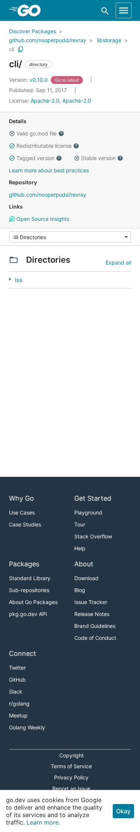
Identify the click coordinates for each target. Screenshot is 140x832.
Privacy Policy (71, 777)
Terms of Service (71, 766)
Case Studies (25, 524)
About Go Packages (33, 602)
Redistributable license (44, 146)
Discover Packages (32, 31)
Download (86, 578)
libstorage (109, 40)
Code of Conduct (95, 638)
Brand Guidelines (94, 626)
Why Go (21, 498)
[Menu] (70, 237)
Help (79, 548)
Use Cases (22, 512)
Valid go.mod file (36, 133)
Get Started (92, 498)
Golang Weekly (27, 727)
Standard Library (29, 578)
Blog (79, 590)
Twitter (17, 667)
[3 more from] (10, 279)
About (83, 564)
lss (18, 280)
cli (11, 49)
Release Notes (91, 614)
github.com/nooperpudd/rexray (47, 40)
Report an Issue (71, 788)
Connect (22, 653)
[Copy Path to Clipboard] (20, 49)
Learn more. (43, 822)
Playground (88, 512)
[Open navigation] (123, 10)
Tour (79, 524)
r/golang (19, 703)
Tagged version (35, 158)
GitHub (17, 679)
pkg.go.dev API (28, 614)
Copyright (71, 755)
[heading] (31, 10)
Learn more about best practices (49, 170)
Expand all (118, 262)
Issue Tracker (90, 602)
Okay (123, 811)
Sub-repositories (29, 590)
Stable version (98, 158)
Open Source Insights (42, 219)
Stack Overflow (93, 536)
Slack (15, 691)
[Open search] (105, 10)
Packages (24, 564)
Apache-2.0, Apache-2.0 (61, 100)
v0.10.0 (29, 79)
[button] (12, 134)
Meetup (18, 715)
